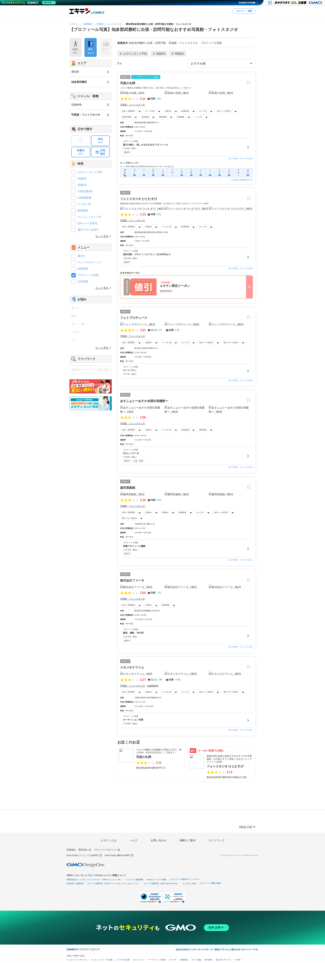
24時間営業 (84, 197)
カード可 (203, 111)
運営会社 (82, 849)
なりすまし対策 (189, 883)
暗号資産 (208, 960)
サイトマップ (216, 840)
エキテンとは (108, 840)
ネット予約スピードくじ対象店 (146, 77)
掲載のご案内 (187, 840)
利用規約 (71, 849)
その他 (237, 960)
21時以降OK (85, 191)
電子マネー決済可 (230, 343)
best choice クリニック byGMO (82, 855)
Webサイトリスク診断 (156, 880)
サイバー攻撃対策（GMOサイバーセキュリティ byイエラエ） (113, 883)
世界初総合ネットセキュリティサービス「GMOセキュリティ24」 (94, 880)
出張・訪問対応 (128, 111)
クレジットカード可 (89, 216)
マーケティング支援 (156, 960)
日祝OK (168, 111)
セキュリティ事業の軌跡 (210, 883)
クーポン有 (166, 227)
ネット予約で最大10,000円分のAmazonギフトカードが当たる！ (147, 166)
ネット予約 (150, 111)
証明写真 (83, 268)
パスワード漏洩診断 (134, 880)
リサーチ (172, 960)
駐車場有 (185, 111)
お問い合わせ (158, 840)
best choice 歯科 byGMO (117, 855)
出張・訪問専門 (128, 430)
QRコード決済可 (224, 111)
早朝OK (165, 512)
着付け (82, 255)
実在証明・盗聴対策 (75, 883)
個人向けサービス (223, 960)
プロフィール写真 (88, 275)
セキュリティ (138, 960)
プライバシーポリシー (105, 849)
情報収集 (184, 960)
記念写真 (83, 281)
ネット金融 (196, 960)
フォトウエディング (89, 262)
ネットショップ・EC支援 (101, 960)
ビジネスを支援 (122, 960)
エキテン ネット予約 (90, 172)
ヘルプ (133, 840)
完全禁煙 (180, 117)
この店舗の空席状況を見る (241, 180)
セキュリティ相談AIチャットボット (185, 879)
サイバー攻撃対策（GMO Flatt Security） (161, 883)
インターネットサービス (77, 960)
